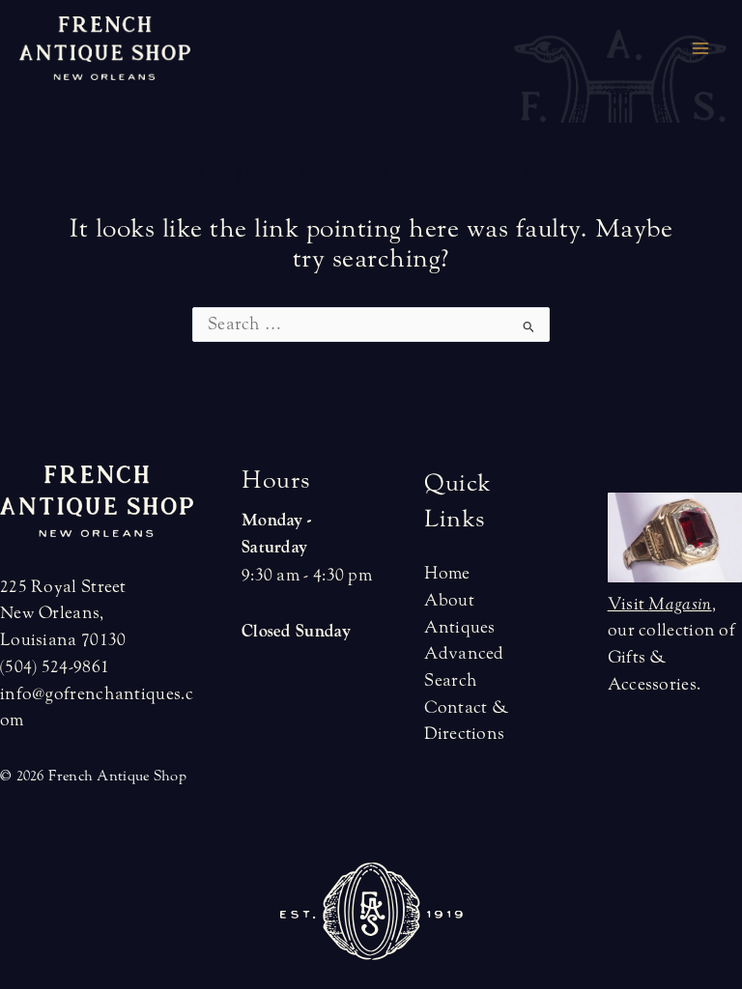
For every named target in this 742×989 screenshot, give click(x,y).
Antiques (459, 627)
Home (447, 573)
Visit (660, 604)
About (449, 600)
